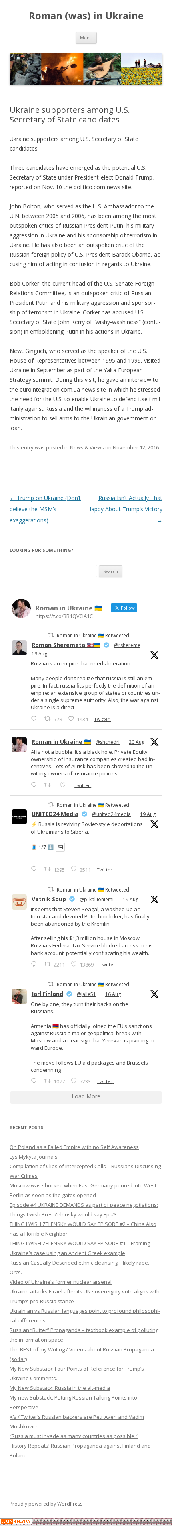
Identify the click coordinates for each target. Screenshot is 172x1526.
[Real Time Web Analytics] (16, 1522)
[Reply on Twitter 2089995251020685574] (35, 964)
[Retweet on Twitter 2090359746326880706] (49, 785)
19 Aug (39, 653)
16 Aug (113, 994)
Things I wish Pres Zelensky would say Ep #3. (64, 1214)
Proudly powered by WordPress (46, 1503)
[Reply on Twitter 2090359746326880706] (35, 785)
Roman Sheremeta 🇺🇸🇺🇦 (66, 645)
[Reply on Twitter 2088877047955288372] (35, 1081)
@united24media (111, 814)
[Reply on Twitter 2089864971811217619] (35, 869)
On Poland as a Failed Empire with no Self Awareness (74, 1147)
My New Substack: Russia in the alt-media (60, 1387)
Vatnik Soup (49, 899)
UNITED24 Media (55, 814)
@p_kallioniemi (97, 899)
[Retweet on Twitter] (51, 635)
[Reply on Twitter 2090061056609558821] (35, 718)
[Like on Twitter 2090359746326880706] (65, 785)
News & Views (87, 447)
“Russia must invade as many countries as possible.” (74, 1436)
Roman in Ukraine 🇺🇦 (61, 741)
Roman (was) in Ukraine (86, 16)
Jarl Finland (47, 994)
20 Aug (136, 742)
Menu (86, 38)
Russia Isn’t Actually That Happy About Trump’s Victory (124, 509)
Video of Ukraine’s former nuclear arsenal (61, 1281)
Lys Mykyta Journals (34, 1156)
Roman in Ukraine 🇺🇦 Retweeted (93, 635)
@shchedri (108, 742)
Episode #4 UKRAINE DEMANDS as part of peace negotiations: (84, 1204)
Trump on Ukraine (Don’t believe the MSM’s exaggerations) (45, 509)
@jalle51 (86, 994)
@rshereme (127, 645)
